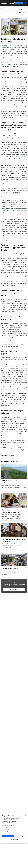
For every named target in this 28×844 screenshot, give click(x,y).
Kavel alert (19, 3)
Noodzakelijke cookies (9, 825)
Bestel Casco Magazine (8, 448)
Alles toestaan (7, 836)
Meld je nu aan (14, 589)
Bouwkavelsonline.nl (7, 8)
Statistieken (6, 829)
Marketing (6, 831)
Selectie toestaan (14, 839)
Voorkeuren (6, 827)
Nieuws (15, 8)
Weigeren (20, 836)
